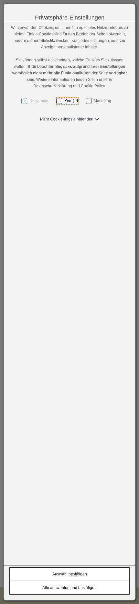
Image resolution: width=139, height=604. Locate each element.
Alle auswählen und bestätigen (69, 587)
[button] (69, 119)
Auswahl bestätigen (69, 574)
